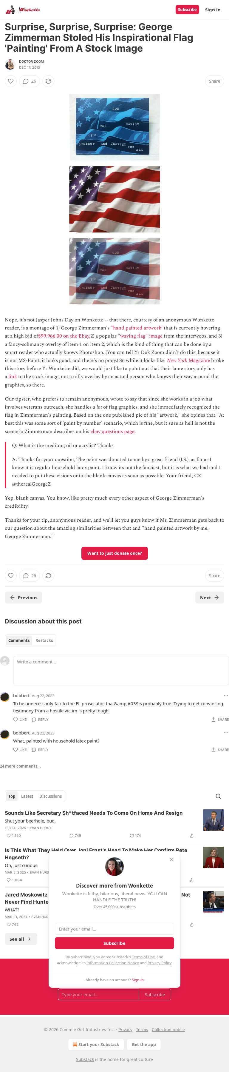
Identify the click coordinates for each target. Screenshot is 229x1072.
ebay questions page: (113, 431)
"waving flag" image (140, 336)
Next (205, 597)
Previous (27, 597)
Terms (142, 1029)
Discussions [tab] (50, 796)
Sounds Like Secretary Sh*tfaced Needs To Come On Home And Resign (94, 813)
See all (17, 939)
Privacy (125, 1029)
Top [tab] (11, 796)
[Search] (218, 796)
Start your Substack (98, 1044)
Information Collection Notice (112, 962)
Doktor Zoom (31, 61)
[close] (172, 859)
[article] (114, 824)
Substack (85, 1059)
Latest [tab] (27, 796)
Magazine (198, 360)
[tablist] (30, 640)
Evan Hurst (40, 828)
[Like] (11, 81)
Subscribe (187, 9)
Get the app (144, 1044)
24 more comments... (20, 766)
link (12, 377)
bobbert (21, 695)
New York (177, 360)
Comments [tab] (19, 640)
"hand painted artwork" (137, 328)
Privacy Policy (159, 962)
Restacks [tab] (44, 640)
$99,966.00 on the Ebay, (64, 336)
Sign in (213, 10)
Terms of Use (143, 956)
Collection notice (168, 1029)
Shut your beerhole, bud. (30, 821)
